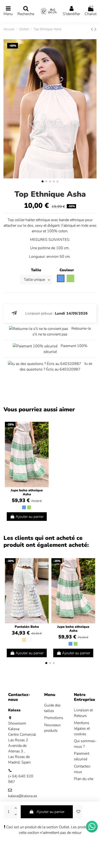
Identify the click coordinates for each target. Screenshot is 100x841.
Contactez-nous (82, 769)
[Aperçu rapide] (45, 437)
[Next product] (95, 29)
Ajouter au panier (50, 811)
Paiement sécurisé (81, 756)
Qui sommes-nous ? (85, 743)
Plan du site (83, 778)
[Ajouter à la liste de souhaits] (78, 811)
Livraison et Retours (83, 713)
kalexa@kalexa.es (22, 796)
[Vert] (29, 507)
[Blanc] (29, 640)
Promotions (53, 717)
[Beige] (24, 640)
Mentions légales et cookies (82, 728)
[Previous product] (92, 29)
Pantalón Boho (27, 627)
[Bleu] (24, 507)
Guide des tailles (52, 708)
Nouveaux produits (52, 727)
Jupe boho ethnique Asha (27, 492)
